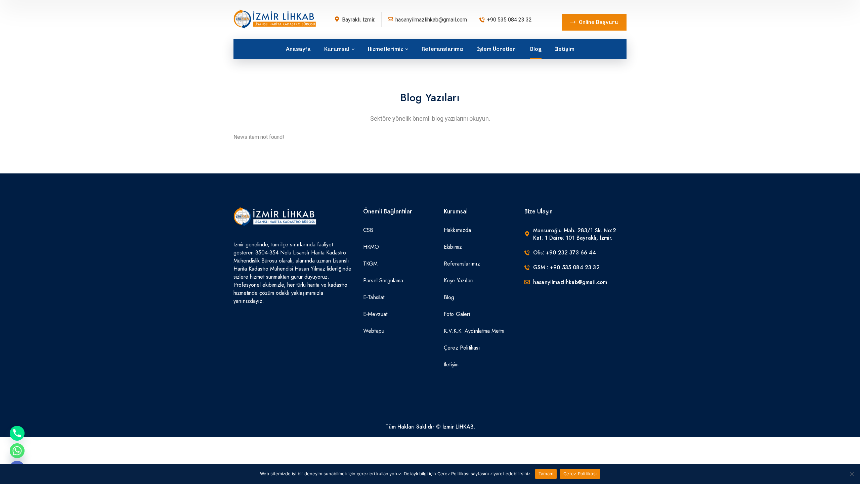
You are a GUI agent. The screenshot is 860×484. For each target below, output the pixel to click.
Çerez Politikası (580, 473)
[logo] (275, 19)
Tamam (546, 473)
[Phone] (17, 433)
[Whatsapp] (17, 450)
